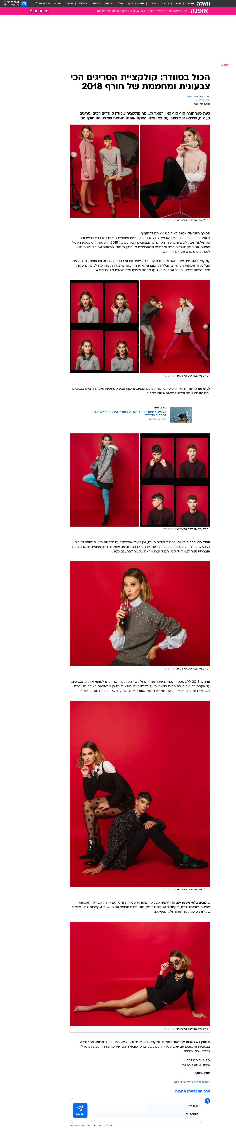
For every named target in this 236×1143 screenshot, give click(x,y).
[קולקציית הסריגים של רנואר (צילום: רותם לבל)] (140, 174)
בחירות (165, 3)
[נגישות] (5, 3)
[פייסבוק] (31, 11)
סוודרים (206, 1082)
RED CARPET (137, 11)
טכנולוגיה (82, 3)
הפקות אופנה (119, 11)
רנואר (190, 1082)
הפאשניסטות (174, 11)
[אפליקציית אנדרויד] (46, 11)
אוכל (121, 3)
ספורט (177, 3)
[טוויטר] (36, 11)
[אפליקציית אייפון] (41, 11)
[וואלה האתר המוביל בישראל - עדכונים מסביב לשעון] (203, 4)
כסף (130, 3)
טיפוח (151, 11)
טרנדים (160, 11)
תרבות (152, 3)
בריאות (109, 3)
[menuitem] (187, 4)
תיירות (97, 3)
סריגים (197, 1082)
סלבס (140, 3)
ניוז (185, 11)
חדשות (189, 3)
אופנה (69, 3)
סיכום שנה (180, 1082)
